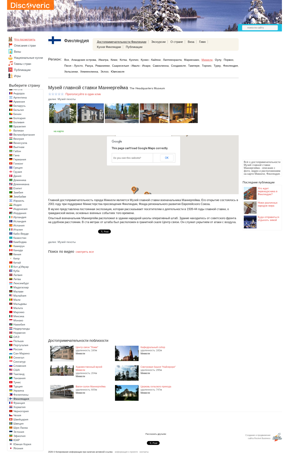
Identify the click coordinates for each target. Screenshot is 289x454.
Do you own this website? (127, 158)
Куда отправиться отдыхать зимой (268, 218)
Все (66, 59)
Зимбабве (19, 196)
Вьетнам (18, 147)
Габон (17, 151)
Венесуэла (20, 142)
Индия (17, 204)
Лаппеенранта (172, 59)
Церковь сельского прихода (156, 386)
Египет (17, 188)
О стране (176, 41)
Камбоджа (20, 242)
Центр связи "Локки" (87, 347)
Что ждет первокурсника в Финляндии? (267, 191)
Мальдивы (20, 303)
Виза (191, 41)
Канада (18, 250)
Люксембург (21, 283)
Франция (19, 402)
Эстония (18, 431)
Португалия (20, 345)
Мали (16, 299)
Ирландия (19, 217)
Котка (123, 59)
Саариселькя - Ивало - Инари (131, 65)
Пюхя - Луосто (73, 65)
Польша (18, 341)
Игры (17, 76)
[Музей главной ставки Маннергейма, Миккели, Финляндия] (62, 122)
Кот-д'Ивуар (21, 266)
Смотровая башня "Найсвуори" (158, 367)
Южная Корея (22, 444)
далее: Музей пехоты (62, 99)
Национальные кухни (28, 57)
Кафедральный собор (153, 347)
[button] (134, 190)
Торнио (206, 65)
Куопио (133, 59)
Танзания (19, 378)
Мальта (18, 308)
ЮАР (16, 440)
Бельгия (18, 109)
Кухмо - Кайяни (151, 59)
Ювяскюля (117, 71)
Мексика (18, 316)
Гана (16, 155)
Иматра (103, 59)
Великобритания (24, 134)
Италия (18, 229)
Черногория (21, 411)
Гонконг (18, 163)
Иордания (19, 213)
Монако (18, 320)
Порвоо (228, 59)
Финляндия (21, 398)
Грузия (17, 171)
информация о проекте (126, 434)
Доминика (19, 180)
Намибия (19, 324)
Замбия (18, 192)
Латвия (17, 275)
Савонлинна (161, 65)
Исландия (19, 221)
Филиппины (21, 394)
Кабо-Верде (21, 233)
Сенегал (18, 357)
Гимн (202, 41)
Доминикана (21, 184)
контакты (144, 434)
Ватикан (18, 130)
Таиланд (18, 374)
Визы (17, 51)
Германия (19, 159)
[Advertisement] (258, 99)
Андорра (19, 93)
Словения (19, 365)
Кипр (16, 258)
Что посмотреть (24, 39)
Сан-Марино (21, 353)
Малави (18, 291)
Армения (19, 101)
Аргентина (20, 97)
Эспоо (104, 71)
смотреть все (85, 251)
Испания (19, 225)
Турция (18, 386)
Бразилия (19, 126)
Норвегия (19, 332)
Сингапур (19, 361)
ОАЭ (16, 336)
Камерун (19, 246)
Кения (17, 254)
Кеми (114, 59)
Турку (217, 65)
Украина (18, 390)
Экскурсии (158, 41)
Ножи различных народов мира (268, 204)
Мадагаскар (21, 287)
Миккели (207, 59)
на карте (59, 131)
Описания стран (25, 45)
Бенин (17, 114)
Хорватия (19, 407)
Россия (17, 349)
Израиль (18, 200)
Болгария (19, 118)
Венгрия (18, 138)
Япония (18, 448)
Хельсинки (71, 71)
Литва (17, 279)
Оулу (218, 59)
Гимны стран (22, 63)
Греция (18, 167)
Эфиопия (19, 435)
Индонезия (20, 208)
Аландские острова (83, 59)
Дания (17, 175)
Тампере (194, 65)
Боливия (18, 122)
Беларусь (19, 105)
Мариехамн (191, 59)
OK (166, 157)
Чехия (17, 415)
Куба (16, 270)
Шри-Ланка (20, 427)
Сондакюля (178, 65)
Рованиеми (102, 65)
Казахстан (19, 237)
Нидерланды (21, 328)
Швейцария (20, 419)
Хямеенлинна (89, 71)
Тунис (17, 382)
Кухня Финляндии (109, 47)
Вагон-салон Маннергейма (91, 386)
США (16, 369)
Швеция (18, 423)
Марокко (18, 312)
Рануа (89, 65)
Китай (17, 262)
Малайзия (19, 295)
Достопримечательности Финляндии (121, 41)
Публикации (22, 70)
